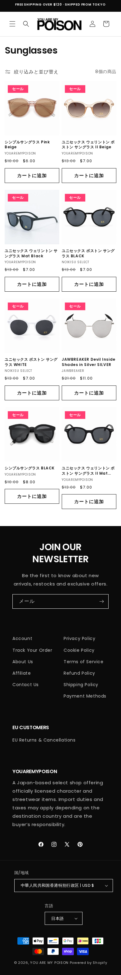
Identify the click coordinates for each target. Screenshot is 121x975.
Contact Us (25, 684)
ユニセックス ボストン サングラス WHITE (31, 362)
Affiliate (21, 673)
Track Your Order (32, 650)
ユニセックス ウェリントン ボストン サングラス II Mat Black (88, 471)
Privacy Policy (79, 638)
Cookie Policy (79, 650)
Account (22, 638)
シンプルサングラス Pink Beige (27, 145)
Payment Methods (85, 696)
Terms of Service (84, 662)
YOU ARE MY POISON (49, 962)
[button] (12, 24)
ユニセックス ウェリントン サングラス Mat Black (31, 253)
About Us (22, 662)
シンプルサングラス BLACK (30, 468)
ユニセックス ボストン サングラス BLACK (88, 253)
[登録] (101, 601)
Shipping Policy (81, 684)
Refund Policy (79, 673)
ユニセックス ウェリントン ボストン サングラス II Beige (88, 145)
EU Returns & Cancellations (44, 740)
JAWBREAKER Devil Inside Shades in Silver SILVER (88, 362)
